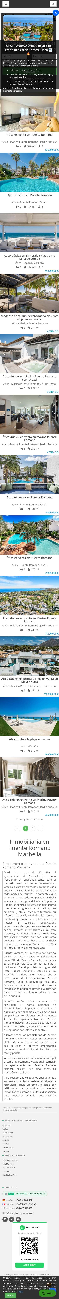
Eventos (5, 1144)
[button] (4, 112)
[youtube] (18, 1219)
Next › (40, 828)
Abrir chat (29, 1265)
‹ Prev (17, 828)
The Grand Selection (10, 1160)
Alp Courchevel (8, 1167)
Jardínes (5, 1151)
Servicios (6, 1140)
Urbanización (7, 1148)
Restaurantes (7, 1133)
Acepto (10, 1295)
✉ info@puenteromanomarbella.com (18, 1213)
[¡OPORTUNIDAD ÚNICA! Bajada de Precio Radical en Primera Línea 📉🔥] (28, 27)
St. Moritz (6, 1171)
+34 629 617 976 (24, 1208)
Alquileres (6, 1125)
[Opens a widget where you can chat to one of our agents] (47, 1293)
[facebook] (5, 1219)
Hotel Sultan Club (9, 1175)
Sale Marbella (7, 1164)
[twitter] (11, 1219)
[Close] (56, 13)
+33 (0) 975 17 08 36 (26, 1204)
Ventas (5, 1129)
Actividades (7, 1136)
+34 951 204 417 (24, 1200)
